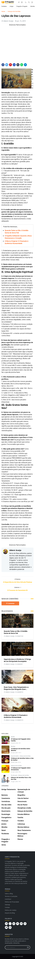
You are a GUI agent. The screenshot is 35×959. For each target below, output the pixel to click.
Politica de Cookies (10, 910)
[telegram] (6, 923)
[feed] (10, 923)
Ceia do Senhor (15, 756)
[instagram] (21, 2)
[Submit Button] (28, 947)
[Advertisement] (17, 45)
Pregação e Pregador (21, 6)
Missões (13, 746)
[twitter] (6, 927)
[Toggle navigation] (32, 2)
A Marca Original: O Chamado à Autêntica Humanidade (15, 716)
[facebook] (18, 2)
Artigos (11, 6)
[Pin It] (10, 64)
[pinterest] (17, 923)
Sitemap (7, 905)
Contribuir (8, 899)
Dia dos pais (14, 775)
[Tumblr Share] (17, 64)
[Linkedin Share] (14, 64)
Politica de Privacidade (12, 902)
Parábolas (4, 6)
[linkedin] (13, 923)
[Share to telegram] (25, 64)
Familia (13, 737)
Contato (7, 907)
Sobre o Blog (9, 893)
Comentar (11, 603)
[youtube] (21, 923)
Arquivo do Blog (10, 913)
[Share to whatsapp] (21, 64)
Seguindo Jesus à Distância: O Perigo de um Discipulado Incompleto (17, 660)
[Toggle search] (29, 2)
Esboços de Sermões (25, 756)
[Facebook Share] (2, 64)
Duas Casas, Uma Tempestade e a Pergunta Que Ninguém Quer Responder (16, 689)
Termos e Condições (11, 896)
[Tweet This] (6, 64)
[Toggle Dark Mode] (25, 2)
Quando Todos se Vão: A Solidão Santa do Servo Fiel (15, 632)
